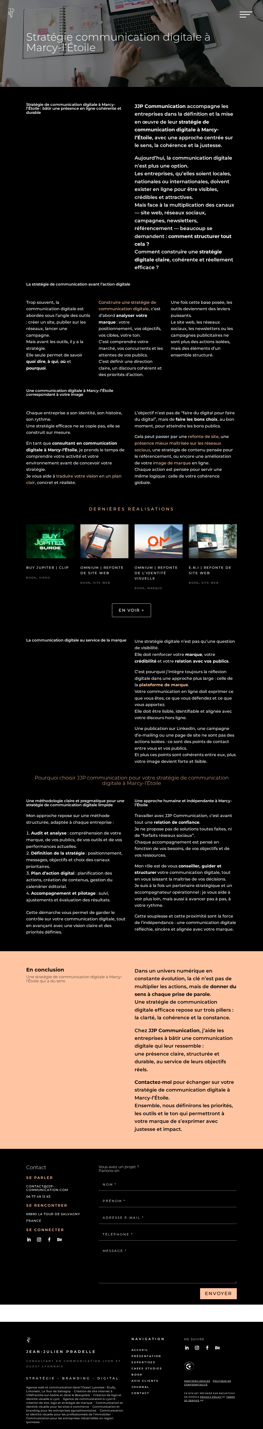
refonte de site (203, 436)
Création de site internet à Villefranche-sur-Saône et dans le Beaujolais (69, 1393)
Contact (140, 1393)
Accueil (140, 1350)
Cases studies (147, 1368)
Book (31, 577)
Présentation (146, 1356)
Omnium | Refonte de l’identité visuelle (156, 572)
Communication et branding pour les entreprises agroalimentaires (73, 1408)
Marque (155, 588)
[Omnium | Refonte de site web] (104, 543)
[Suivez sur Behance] (59, 1239)
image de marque (172, 463)
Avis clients (145, 1380)
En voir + (131, 610)
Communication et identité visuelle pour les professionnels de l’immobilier (74, 1412)
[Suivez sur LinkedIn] (29, 1239)
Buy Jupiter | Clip (47, 567)
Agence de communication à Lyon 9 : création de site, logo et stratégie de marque (71, 1401)
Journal (140, 1387)
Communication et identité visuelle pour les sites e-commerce (74, 1404)
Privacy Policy (211, 1397)
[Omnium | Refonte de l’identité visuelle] (158, 543)
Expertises (143, 1362)
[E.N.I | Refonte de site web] (213, 543)
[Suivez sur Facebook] (49, 1239)
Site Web (101, 582)
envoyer (218, 1293)
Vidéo (44, 577)
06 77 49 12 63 (38, 1196)
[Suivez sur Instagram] (39, 1239)
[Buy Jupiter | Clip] (50, 543)
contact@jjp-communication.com (47, 1188)
